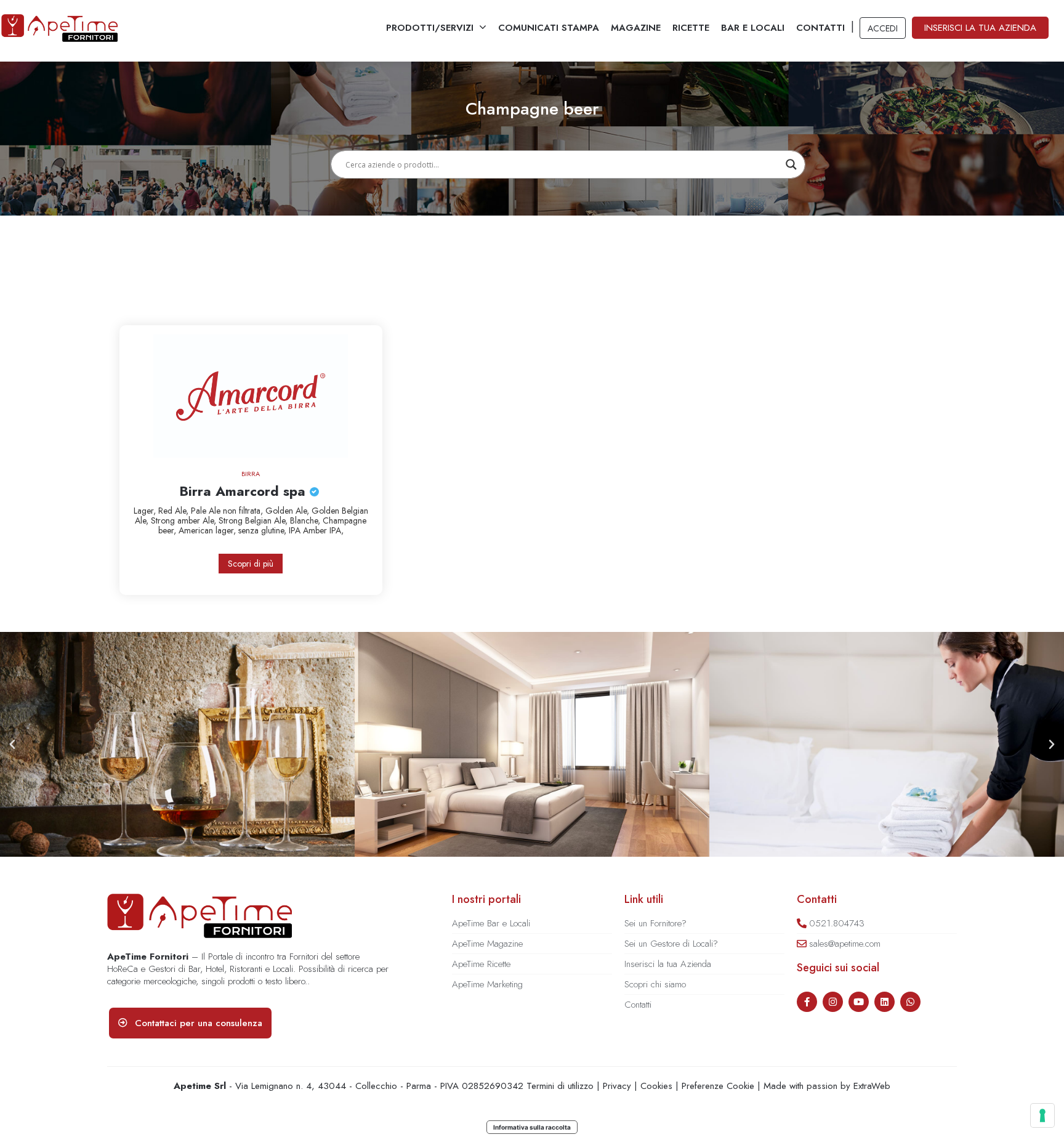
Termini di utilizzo (560, 1086)
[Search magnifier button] (791, 164)
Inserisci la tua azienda (980, 27)
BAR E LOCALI (752, 27)
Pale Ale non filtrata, (228, 510)
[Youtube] (858, 1002)
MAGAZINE (636, 27)
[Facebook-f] (807, 1002)
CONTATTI (820, 27)
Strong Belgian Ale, (254, 520)
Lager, (146, 510)
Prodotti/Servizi (430, 27)
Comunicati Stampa (548, 27)
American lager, (208, 530)
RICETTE (690, 27)
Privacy (617, 1086)
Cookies (656, 1086)
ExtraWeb (871, 1086)
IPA (296, 530)
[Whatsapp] (910, 1002)
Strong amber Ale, (185, 520)
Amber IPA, (323, 530)
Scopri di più (250, 563)
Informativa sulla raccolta (532, 1127)
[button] (12, 744)
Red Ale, (174, 510)
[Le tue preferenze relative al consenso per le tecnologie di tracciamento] (1042, 1115)
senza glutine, (263, 530)
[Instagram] (833, 1002)
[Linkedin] (884, 1002)
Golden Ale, (288, 510)
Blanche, (306, 520)
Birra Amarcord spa (244, 491)
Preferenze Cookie (718, 1086)
